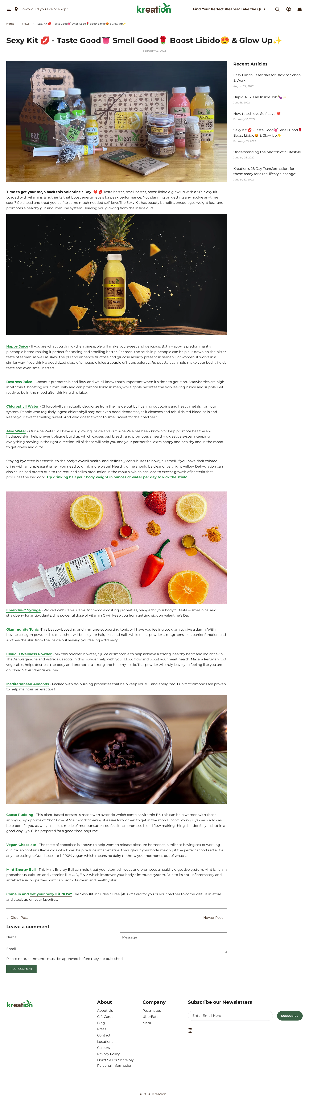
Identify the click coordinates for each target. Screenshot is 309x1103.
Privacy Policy (108, 1054)
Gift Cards (105, 1017)
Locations (105, 1042)
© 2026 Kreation (153, 1094)
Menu (147, 1023)
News (25, 23)
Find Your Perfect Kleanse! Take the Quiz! (230, 9)
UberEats (150, 1017)
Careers (103, 1048)
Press (101, 1029)
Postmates (152, 1011)
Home (10, 23)
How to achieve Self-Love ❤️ (257, 114)
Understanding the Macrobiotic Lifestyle (267, 152)
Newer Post (213, 918)
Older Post (19, 918)
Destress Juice (19, 382)
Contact (104, 1035)
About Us (105, 1011)
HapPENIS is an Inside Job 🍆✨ (260, 97)
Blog (101, 1023)
